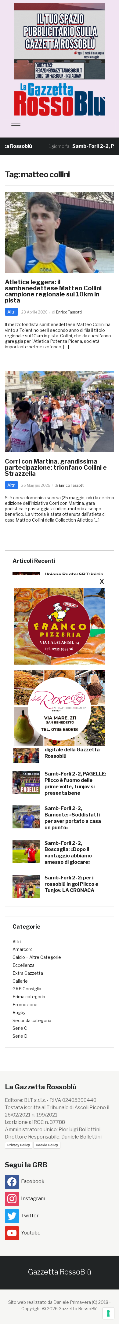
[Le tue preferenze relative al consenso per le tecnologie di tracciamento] (108, 1313)
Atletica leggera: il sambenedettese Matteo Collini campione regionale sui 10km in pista (53, 291)
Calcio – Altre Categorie (37, 957)
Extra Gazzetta (28, 973)
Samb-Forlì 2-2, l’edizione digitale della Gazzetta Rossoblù (75, 749)
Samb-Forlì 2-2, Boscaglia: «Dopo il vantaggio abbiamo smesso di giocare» (68, 852)
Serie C (20, 1028)
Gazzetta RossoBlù (59, 1271)
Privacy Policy (18, 1145)
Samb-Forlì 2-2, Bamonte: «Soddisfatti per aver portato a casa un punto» (73, 817)
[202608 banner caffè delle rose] (59, 707)
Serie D (20, 1036)
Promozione (25, 1004)
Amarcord (23, 949)
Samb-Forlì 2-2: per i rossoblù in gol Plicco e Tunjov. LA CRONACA (71, 884)
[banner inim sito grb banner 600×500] (59, 41)
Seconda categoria (32, 1020)
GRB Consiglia (27, 988)
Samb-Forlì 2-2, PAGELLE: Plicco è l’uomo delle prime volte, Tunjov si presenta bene (75, 783)
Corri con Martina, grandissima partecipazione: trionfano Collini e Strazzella (56, 467)
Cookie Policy (47, 1145)
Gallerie (20, 981)
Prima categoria (29, 996)
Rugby (19, 1012)
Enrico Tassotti (69, 312)
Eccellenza (23, 965)
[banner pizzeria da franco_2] (59, 626)
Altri (11, 311)
